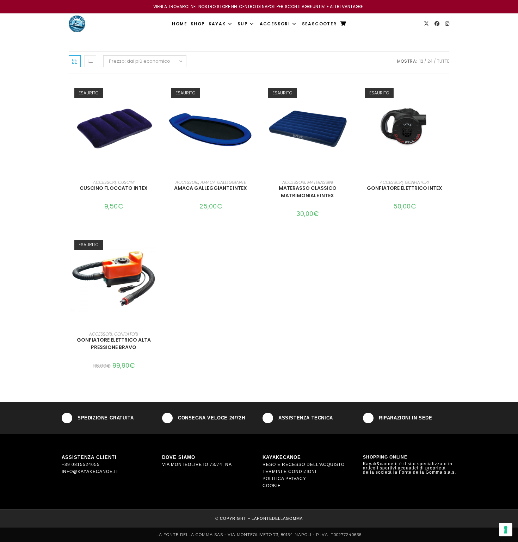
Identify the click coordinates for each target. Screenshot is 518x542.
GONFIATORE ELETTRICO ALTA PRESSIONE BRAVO (114, 343)
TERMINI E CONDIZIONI (289, 471)
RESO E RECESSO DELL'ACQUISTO (304, 464)
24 (430, 61)
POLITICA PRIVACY (284, 478)
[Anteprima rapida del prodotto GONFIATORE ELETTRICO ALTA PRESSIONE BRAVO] (156, 245)
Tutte (443, 61)
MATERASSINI (320, 182)
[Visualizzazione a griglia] (75, 61)
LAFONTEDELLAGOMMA (277, 518)
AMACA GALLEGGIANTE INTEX (210, 188)
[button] (156, 112)
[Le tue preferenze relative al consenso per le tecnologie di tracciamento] (505, 529)
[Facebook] (437, 23)
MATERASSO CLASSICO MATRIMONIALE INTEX (308, 192)
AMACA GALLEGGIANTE (223, 182)
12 (421, 61)
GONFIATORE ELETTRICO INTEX (404, 188)
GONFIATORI (417, 182)
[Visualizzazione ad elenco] (90, 61)
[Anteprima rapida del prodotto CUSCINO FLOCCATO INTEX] (156, 93)
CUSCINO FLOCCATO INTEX (114, 188)
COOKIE (272, 485)
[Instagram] (447, 23)
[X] (426, 23)
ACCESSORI (104, 182)
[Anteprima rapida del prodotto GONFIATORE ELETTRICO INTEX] (447, 93)
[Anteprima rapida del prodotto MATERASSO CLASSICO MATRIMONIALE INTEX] (350, 93)
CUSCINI (126, 182)
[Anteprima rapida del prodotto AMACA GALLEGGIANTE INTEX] (253, 93)
